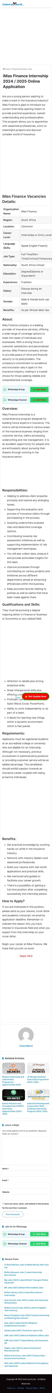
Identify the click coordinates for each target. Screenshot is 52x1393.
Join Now (41, 389)
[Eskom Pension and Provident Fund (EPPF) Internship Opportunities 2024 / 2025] (13, 1095)
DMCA (42, 1388)
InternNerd (26, 1045)
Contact (20, 1388)
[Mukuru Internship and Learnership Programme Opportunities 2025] (13, 1068)
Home (7, 69)
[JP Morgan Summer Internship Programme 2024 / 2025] (38, 1068)
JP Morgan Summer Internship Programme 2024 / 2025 (38, 1079)
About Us (11, 1388)
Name (5, 1168)
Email (5, 1180)
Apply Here (26, 955)
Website (5, 1192)
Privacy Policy (32, 1388)
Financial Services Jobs (22, 69)
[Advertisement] (26, 36)
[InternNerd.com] (13, 4)
